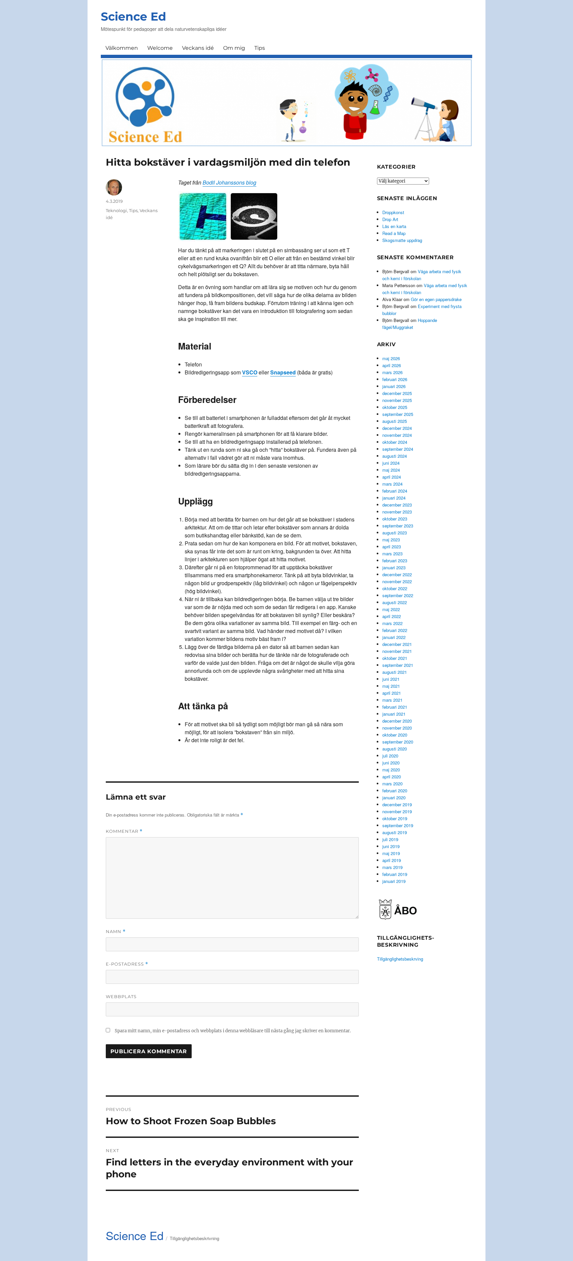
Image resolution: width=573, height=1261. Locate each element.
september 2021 (397, 665)
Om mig (234, 48)
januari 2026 (394, 386)
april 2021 (391, 693)
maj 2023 (391, 539)
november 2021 (397, 651)
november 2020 (397, 728)
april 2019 (391, 860)
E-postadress (127, 964)
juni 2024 (391, 463)
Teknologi (116, 210)
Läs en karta (394, 226)
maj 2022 (391, 609)
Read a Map (394, 233)
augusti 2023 (394, 532)
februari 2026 (394, 379)
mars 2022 (392, 623)
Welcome (160, 48)
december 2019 (397, 804)
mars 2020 (392, 783)
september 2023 (397, 525)
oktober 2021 (394, 658)
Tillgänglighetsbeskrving (400, 959)
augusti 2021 (394, 672)
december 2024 (397, 428)
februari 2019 (394, 874)
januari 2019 (394, 881)
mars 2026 (392, 372)
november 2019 (397, 811)
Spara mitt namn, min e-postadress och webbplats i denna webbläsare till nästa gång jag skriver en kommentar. (233, 1031)
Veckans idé (198, 48)
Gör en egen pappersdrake (436, 299)
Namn (116, 931)
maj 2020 (391, 769)
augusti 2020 (394, 749)
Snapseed (283, 372)
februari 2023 (394, 560)
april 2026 (391, 365)
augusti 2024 (394, 456)
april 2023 (391, 546)
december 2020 (397, 721)
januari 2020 (394, 797)
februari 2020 (394, 790)
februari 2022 (394, 630)
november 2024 (397, 435)
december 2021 (397, 644)
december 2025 (397, 393)
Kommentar (124, 831)
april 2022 (391, 616)
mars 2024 (392, 484)
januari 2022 (394, 637)
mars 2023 (392, 553)
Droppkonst (393, 212)
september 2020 (397, 742)
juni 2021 (391, 679)
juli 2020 (390, 755)
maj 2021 (391, 686)
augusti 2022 (394, 602)
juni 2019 (391, 846)
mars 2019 (392, 867)
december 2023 (397, 505)
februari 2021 (394, 707)
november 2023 (397, 512)
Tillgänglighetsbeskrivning (194, 1238)
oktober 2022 (394, 588)
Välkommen (121, 48)
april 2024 (391, 477)
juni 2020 (391, 762)
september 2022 (397, 595)
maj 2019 (391, 853)
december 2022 (397, 574)
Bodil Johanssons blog (229, 182)
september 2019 (397, 825)
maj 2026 (391, 358)
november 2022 (397, 581)
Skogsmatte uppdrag (402, 240)
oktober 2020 (394, 735)
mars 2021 (392, 700)
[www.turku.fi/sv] (397, 909)
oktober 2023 (394, 518)
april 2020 (391, 776)
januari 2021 (394, 714)
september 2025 (397, 414)
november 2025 (397, 400)
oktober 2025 (394, 407)
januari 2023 (394, 567)
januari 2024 (394, 498)
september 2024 (397, 449)
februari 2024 (394, 491)
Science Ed (133, 16)
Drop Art (390, 219)
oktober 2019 (394, 818)
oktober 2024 (394, 442)
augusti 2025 (394, 421)
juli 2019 (390, 839)
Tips (259, 48)
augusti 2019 (394, 832)
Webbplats (121, 996)
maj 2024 (391, 470)
